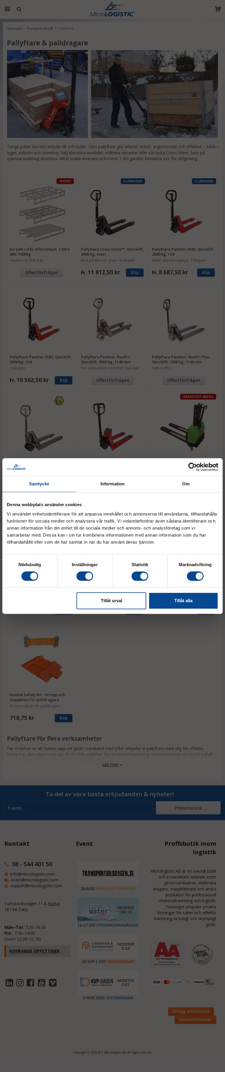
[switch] (84, 576)
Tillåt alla (183, 600)
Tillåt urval (111, 600)
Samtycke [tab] (39, 483)
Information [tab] (112, 483)
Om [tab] (186, 483)
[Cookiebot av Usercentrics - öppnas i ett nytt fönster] (192, 467)
